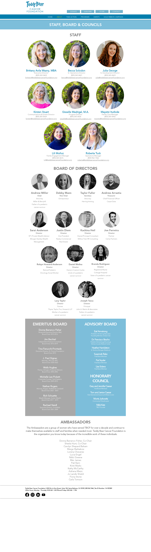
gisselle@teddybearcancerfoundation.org (75, 119)
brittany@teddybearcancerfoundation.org (41, 78)
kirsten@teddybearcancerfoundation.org (41, 119)
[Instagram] (33, 495)
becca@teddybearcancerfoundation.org (76, 78)
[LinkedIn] (38, 495)
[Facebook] (27, 495)
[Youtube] (43, 495)
